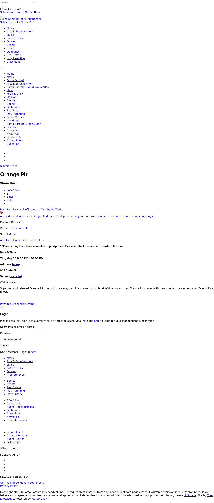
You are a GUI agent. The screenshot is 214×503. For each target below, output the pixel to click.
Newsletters (32, 12)
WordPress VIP (41, 498)
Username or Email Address (17, 326)
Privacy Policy (9, 486)
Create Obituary (17, 435)
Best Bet (5, 209)
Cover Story (14, 394)
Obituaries (13, 51)
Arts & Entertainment (20, 31)
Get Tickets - (33, 240)
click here (190, 495)
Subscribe (6, 22)
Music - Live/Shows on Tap (28, 209)
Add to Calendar (11, 240)
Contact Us (14, 137)
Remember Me (12, 339)
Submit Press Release (20, 406)
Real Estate (14, 55)
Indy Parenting (16, 58)
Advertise (13, 130)
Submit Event (8, 166)
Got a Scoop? (22, 22)
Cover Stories (15, 117)
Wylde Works (54, 209)
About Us (13, 133)
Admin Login (14, 442)
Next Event (27, 303)
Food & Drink (15, 38)
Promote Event (16, 374)
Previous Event (9, 303)
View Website (20, 228)
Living (10, 34)
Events (11, 44)
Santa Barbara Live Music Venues (28, 87)
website (15, 276)
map (16, 264)
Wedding (12, 120)
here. (34, 352)
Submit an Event (10, 12)
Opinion (11, 41)
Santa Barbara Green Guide (24, 123)
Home (10, 73)
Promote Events (17, 420)
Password (6, 333)
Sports (11, 48)
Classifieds (13, 61)
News (10, 28)
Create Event (15, 140)
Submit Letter (15, 438)
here (97, 320)
